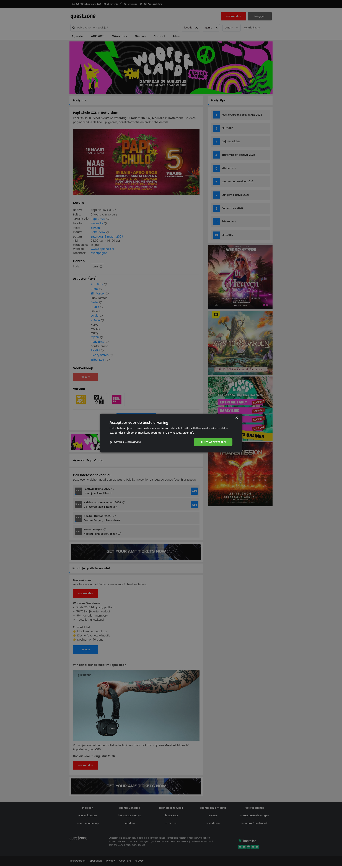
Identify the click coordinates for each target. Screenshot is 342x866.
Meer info (188, 432)
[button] (125, 442)
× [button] (236, 417)
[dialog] (171, 433)
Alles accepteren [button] (213, 442)
